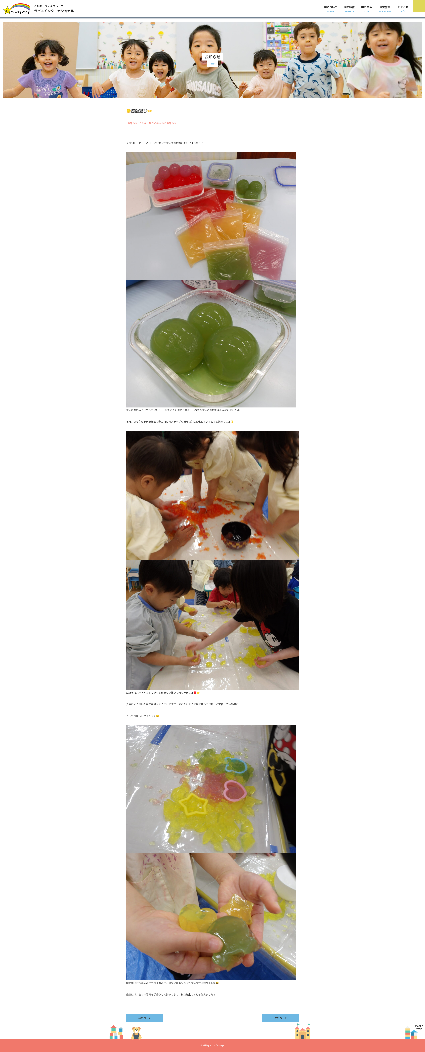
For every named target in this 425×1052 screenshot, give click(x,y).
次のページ (280, 1018)
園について (330, 7)
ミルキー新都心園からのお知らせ (157, 123)
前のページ (144, 1018)
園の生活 (366, 7)
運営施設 (385, 7)
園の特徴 (349, 7)
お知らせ (403, 7)
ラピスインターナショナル (54, 8)
